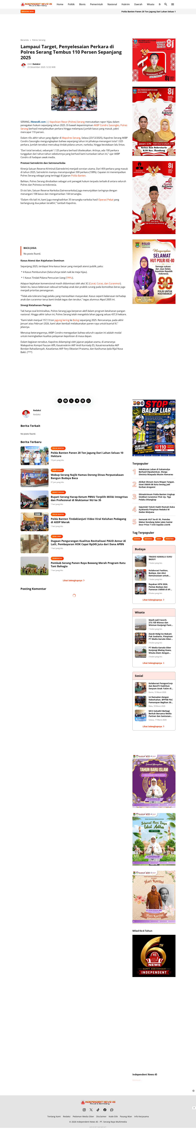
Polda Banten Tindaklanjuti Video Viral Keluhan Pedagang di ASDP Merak (88, 520)
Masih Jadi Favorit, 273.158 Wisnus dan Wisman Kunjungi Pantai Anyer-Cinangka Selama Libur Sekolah (161, 623)
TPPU (69, 277)
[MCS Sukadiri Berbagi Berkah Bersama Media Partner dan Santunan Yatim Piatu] (140, 715)
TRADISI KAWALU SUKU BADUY (160, 558)
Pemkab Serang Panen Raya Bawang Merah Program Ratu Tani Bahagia (88, 564)
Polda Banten (78, 175)
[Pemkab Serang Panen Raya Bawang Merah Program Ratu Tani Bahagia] (34, 566)
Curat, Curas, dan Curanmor (105, 283)
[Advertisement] (98, 26)
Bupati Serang (58, 492)
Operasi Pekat (105, 199)
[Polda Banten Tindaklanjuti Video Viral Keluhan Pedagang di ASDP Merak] (34, 522)
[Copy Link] (60, 401)
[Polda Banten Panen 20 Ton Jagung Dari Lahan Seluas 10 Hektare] (34, 455)
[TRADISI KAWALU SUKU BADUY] (140, 561)
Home (60, 4)
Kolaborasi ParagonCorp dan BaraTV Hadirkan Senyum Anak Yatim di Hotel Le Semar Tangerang (161, 686)
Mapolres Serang (71, 137)
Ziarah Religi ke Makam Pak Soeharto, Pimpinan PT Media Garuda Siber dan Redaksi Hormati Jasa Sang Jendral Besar (161, 636)
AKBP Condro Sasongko (106, 125)
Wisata (150, 4)
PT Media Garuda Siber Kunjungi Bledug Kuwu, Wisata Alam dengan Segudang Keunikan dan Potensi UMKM (160, 650)
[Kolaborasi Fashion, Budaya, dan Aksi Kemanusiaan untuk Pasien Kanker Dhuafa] (140, 575)
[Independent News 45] (36, 4)
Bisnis (82, 4)
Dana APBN (57, 536)
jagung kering (62, 320)
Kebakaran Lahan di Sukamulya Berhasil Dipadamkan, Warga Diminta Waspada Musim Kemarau (156, 472)
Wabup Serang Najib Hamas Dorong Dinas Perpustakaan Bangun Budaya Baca (87, 476)
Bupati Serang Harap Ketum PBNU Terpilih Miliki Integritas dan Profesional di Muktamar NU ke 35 (89, 498)
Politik (71, 4)
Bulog (76, 320)
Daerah (138, 4)
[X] (71, 401)
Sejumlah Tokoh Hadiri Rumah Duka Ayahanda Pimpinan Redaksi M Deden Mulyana (157, 509)
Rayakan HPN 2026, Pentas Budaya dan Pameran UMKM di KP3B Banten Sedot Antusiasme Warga (161, 587)
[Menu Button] (172, 4)
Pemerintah (96, 4)
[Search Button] (166, 4)
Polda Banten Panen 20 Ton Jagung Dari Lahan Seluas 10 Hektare (133, 11)
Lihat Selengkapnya (72, 580)
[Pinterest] (82, 401)
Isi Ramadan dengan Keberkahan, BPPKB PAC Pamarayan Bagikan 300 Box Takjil (161, 700)
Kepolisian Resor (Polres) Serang (67, 121)
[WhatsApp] (88, 401)
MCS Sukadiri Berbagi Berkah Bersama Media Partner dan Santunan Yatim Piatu (160, 714)
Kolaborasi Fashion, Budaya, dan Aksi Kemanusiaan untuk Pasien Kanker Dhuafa (159, 573)
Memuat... (137, 1080)
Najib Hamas (57, 470)
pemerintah (57, 558)
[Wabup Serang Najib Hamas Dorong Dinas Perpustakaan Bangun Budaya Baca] (34, 477)
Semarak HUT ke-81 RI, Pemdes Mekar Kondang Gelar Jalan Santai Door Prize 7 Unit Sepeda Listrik (155, 522)
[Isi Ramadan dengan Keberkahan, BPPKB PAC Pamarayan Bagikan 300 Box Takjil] (140, 701)
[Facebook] (65, 401)
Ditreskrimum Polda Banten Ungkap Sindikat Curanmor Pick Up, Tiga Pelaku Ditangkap (157, 497)
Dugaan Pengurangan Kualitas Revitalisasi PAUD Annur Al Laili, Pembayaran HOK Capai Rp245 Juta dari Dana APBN (88, 542)
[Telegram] (77, 401)
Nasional (112, 4)
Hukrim (126, 4)
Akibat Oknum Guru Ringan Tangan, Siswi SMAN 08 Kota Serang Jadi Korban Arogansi (156, 484)
